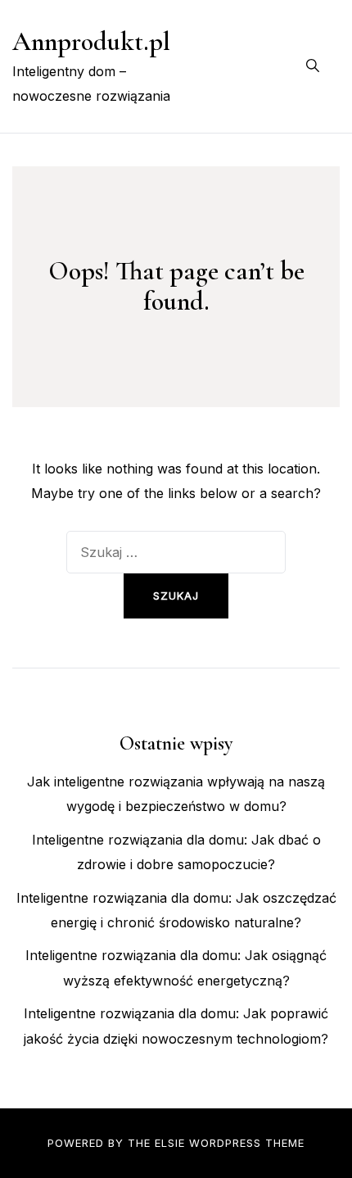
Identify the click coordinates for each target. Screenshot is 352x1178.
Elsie (170, 1142)
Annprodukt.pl (91, 41)
